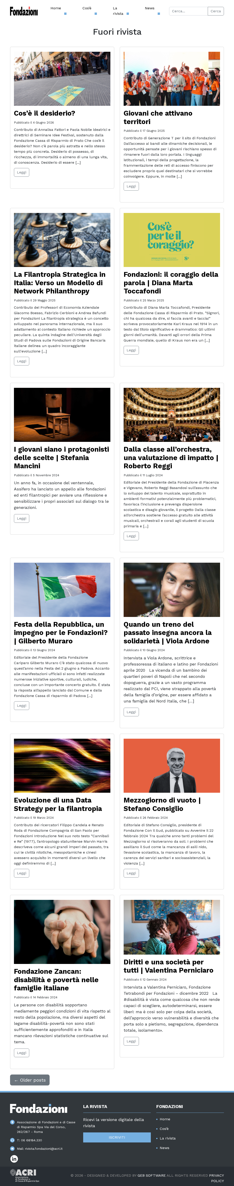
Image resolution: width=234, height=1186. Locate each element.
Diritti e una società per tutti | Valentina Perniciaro (168, 966)
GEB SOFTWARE (152, 1175)
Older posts (30, 1080)
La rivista (118, 11)
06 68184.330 (31, 1140)
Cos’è (86, 8)
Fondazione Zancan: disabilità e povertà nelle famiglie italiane (56, 979)
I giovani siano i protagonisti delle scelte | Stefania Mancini (61, 457)
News (149, 8)
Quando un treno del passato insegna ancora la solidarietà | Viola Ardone (168, 632)
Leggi (21, 172)
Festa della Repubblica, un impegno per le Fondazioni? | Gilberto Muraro (61, 632)
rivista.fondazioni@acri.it (44, 1148)
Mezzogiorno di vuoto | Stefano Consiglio (162, 804)
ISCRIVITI (117, 1137)
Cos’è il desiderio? (44, 113)
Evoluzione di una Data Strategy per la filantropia (58, 804)
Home (56, 8)
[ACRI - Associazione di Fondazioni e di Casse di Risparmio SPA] (24, 1175)
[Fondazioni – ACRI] (24, 11)
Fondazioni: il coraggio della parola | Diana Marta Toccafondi (171, 282)
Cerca (216, 11)
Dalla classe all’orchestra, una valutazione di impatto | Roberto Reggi (171, 457)
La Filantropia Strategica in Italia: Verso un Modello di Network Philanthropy (60, 282)
